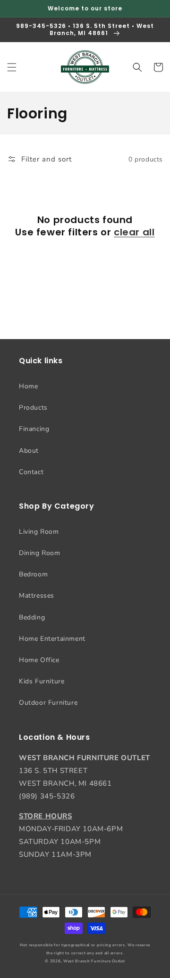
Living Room (39, 531)
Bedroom (33, 574)
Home (28, 386)
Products (33, 407)
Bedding (32, 617)
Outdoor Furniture (48, 702)
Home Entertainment (52, 638)
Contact (31, 471)
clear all (134, 232)
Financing (34, 428)
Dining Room (39, 552)
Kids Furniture (41, 681)
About (29, 450)
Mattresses (36, 595)
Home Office (39, 659)
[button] (11, 67)
